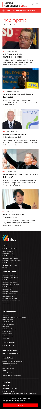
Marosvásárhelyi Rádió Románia (11, 300)
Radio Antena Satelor (8, 251)
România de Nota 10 (7, 333)
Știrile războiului (6, 326)
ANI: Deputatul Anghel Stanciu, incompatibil (20, 47)
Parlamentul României (8, 368)
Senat (4, 370)
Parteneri (5, 385)
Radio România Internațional (10, 258)
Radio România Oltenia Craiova (10, 284)
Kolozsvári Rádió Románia (9, 298)
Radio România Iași (7, 286)
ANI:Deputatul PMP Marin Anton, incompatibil (20, 127)
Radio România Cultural (8, 253)
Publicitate (6, 382)
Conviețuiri (5, 315)
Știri (3, 51)
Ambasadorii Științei (8, 336)
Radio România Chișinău (9, 262)
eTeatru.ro (5, 267)
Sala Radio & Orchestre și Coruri (11, 353)
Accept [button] (20, 405)
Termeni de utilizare (9, 388)
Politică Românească (8, 324)
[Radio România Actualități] (14, 4)
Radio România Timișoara (9, 293)
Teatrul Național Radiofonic (9, 265)
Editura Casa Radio (7, 319)
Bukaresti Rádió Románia (9, 296)
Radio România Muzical (8, 255)
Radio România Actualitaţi (9, 248)
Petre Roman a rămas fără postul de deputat (20, 87)
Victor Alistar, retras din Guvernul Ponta (20, 207)
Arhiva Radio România (8, 322)
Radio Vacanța (6, 303)
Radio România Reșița (8, 289)
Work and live (6, 338)
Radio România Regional (9, 329)
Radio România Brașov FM (9, 275)
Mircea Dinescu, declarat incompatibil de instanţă (20, 167)
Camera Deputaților (7, 373)
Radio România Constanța (9, 282)
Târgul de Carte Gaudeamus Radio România (14, 317)
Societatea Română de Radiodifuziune (12, 361)
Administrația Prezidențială (9, 363)
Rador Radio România (8, 346)
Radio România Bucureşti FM (10, 277)
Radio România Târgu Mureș (10, 291)
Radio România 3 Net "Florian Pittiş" (11, 260)
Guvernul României (7, 365)
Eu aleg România (7, 331)
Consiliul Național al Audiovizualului (11, 375)
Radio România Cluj (7, 279)
